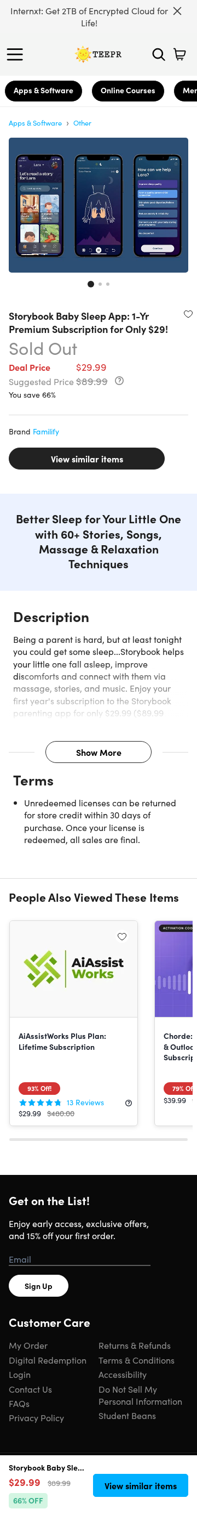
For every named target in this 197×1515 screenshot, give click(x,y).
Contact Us (30, 1389)
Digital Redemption (47, 1360)
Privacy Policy (36, 1417)
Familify (46, 431)
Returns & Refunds (135, 1345)
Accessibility (123, 1374)
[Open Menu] (17, 54)
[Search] (159, 54)
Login (20, 1374)
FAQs (19, 1403)
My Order (28, 1345)
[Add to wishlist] (188, 313)
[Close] (177, 11)
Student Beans (127, 1415)
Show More (98, 752)
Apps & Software (43, 89)
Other (82, 122)
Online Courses (128, 89)
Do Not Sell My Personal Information (140, 1395)
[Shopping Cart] (179, 54)
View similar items (87, 459)
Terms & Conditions (137, 1360)
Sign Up (39, 1285)
